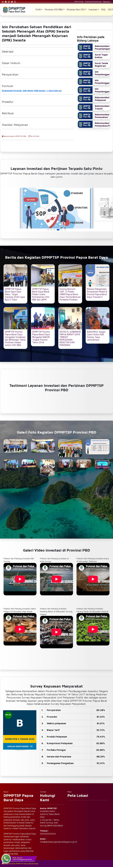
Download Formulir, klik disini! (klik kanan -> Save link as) (32, 90)
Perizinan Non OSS (76, 9)
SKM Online (78, 2)
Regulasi (106, 2)
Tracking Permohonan (93, 2)
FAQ (103, 9)
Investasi (93, 9)
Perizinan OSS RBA (54, 9)
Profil (38, 9)
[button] (48, 230)
